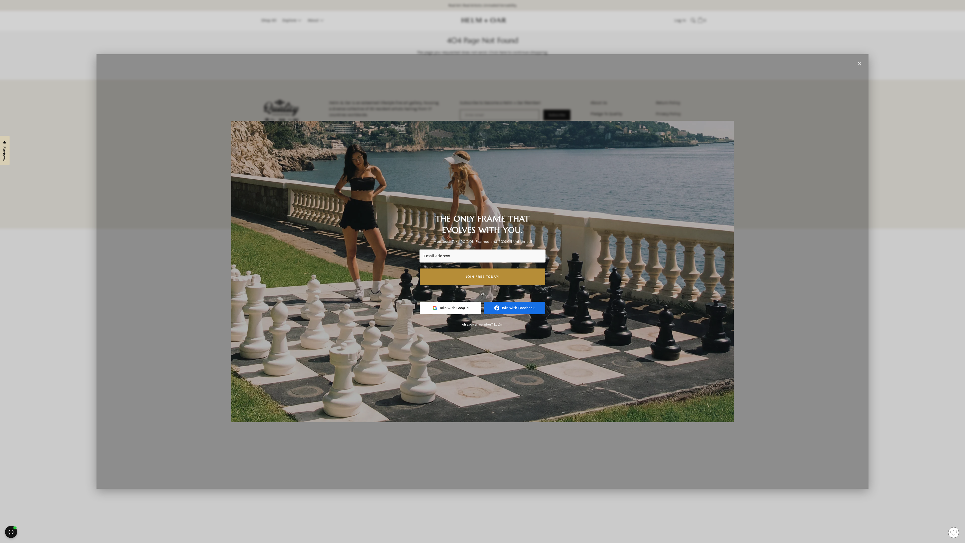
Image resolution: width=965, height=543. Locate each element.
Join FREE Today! (483, 277)
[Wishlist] (953, 532)
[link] (450, 308)
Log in (498, 324)
